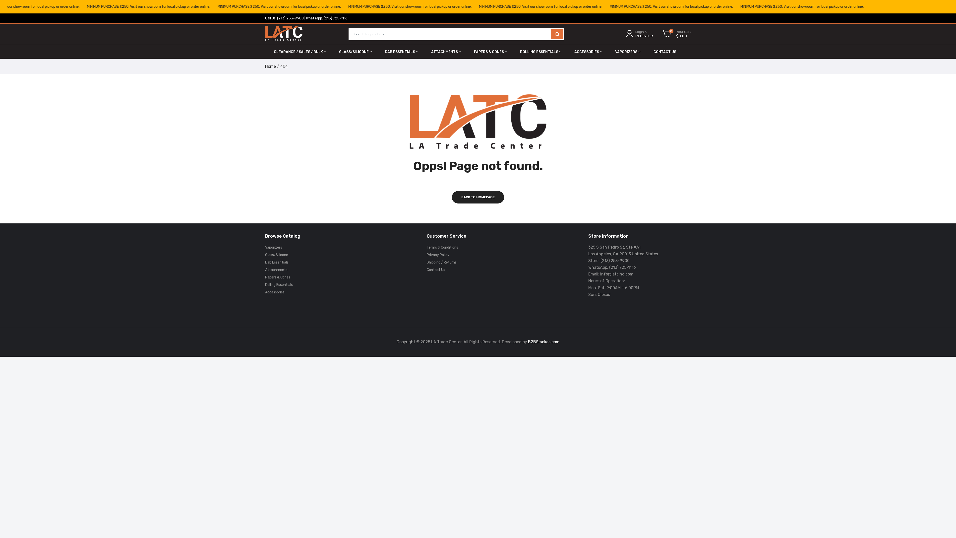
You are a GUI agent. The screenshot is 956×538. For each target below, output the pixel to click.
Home (270, 66)
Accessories (587, 52)
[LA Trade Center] (283, 34)
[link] (946, 502)
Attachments (445, 52)
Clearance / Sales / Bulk (299, 52)
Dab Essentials (400, 52)
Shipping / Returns (442, 262)
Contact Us (665, 52)
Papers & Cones (489, 52)
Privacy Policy (438, 255)
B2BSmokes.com (543, 341)
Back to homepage (478, 197)
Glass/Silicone (354, 52)
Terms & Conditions (442, 247)
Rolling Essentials (539, 52)
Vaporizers (626, 52)
